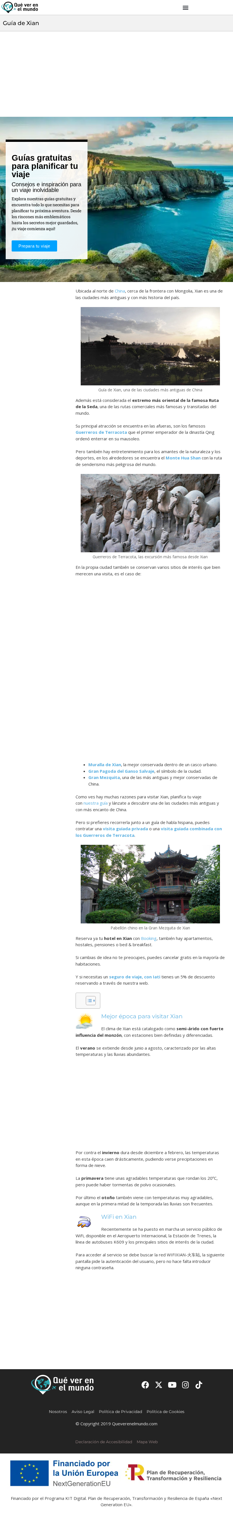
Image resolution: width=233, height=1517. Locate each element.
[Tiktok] (199, 1384)
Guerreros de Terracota (101, 432)
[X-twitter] (159, 1384)
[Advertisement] (116, 74)
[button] (185, 7)
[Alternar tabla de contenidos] (88, 1000)
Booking (149, 938)
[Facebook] (145, 1384)
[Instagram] (186, 1384)
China (120, 291)
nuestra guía (96, 803)
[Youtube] (172, 1384)
